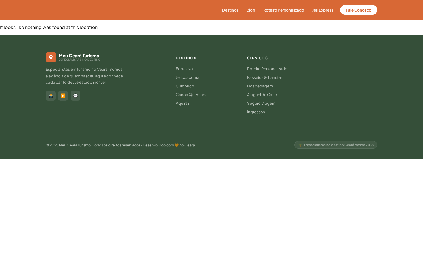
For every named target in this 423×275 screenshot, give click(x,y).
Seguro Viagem (261, 103)
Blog (251, 9)
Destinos (230, 9)
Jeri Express (323, 9)
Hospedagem (260, 85)
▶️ (63, 95)
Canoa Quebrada (192, 94)
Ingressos (256, 111)
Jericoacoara (187, 77)
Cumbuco (185, 85)
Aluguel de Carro (262, 94)
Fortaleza (184, 68)
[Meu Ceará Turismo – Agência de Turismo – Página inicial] (72, 9)
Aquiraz (182, 103)
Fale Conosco (358, 9)
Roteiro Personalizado (283, 9)
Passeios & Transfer (264, 77)
